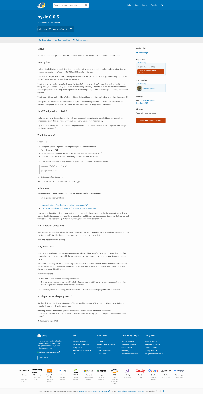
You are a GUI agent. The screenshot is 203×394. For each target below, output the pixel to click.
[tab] (45, 40)
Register (154, 5)
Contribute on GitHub (128, 344)
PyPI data (141, 63)
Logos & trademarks (104, 350)
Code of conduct (151, 347)
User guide (76, 347)
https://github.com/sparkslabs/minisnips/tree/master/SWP (64, 205)
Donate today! (43, 358)
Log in (144, 5)
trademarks (82, 391)
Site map (141, 391)
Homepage (143, 52)
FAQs (74, 353)
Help (129, 5)
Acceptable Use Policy (153, 353)
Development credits (128, 353)
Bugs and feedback (127, 341)
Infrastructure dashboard (106, 344)
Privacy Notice (150, 350)
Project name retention (81, 350)
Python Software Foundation (47, 343)
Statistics (100, 347)
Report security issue (152, 344)
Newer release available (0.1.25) (148, 71)
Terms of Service (151, 341)
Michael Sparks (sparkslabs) (145, 101)
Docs (137, 5)
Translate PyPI (126, 347)
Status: (48, 352)
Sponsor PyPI (125, 350)
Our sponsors (101, 353)
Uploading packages (80, 344)
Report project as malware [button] (150, 120)
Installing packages (79, 341)
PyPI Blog (100, 341)
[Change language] (162, 5)
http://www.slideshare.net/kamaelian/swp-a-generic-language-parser (69, 208)
